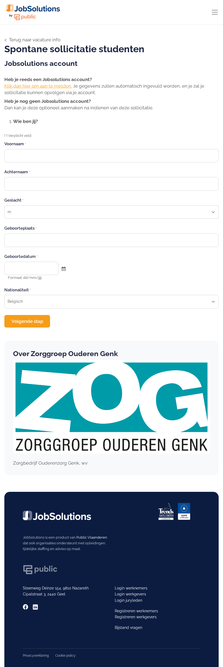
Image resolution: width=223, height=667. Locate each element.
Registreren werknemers (136, 611)
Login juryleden (128, 600)
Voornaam (14, 143)
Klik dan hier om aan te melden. (38, 86)
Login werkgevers (130, 594)
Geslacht (12, 200)
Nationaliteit (16, 290)
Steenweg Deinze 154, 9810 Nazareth (56, 588)
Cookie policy (65, 655)
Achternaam (16, 171)
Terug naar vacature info (34, 39)
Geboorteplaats (19, 228)
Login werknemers (131, 588)
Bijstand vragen (128, 627)
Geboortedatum (20, 256)
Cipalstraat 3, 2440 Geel (44, 594)
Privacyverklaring (36, 655)
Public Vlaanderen (91, 537)
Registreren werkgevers (136, 617)
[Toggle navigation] (215, 12)
